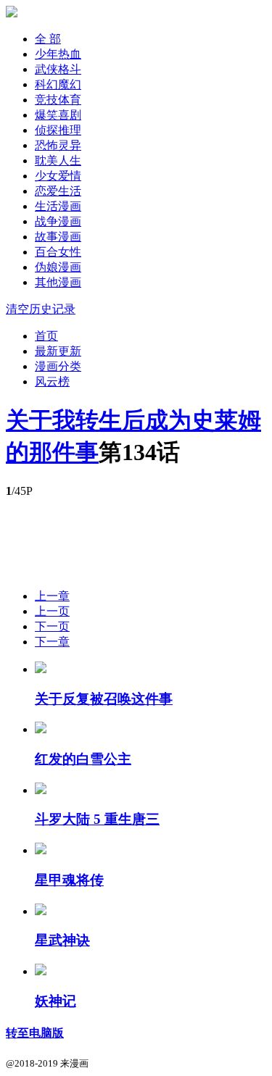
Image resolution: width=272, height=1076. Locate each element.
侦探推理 (58, 130)
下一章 (52, 641)
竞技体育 (58, 99)
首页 (46, 336)
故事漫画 (58, 236)
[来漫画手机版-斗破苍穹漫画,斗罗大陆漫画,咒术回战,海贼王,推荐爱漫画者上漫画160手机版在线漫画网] (11, 13)
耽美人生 (58, 160)
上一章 (52, 596)
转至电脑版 (35, 1033)
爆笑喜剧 (58, 115)
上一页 (52, 611)
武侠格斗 (58, 69)
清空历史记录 (40, 309)
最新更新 (58, 351)
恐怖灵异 (58, 145)
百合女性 (58, 252)
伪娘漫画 (58, 267)
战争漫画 (58, 221)
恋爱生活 (58, 191)
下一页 (52, 626)
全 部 (48, 39)
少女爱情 (58, 176)
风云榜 (52, 381)
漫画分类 (58, 366)
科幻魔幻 (58, 84)
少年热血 (58, 54)
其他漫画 (58, 282)
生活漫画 (58, 206)
